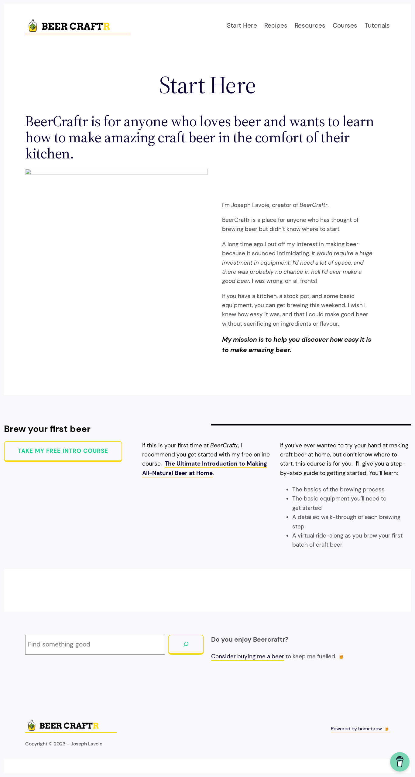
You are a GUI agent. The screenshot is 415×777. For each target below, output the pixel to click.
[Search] (186, 645)
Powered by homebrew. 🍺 (360, 728)
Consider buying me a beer (247, 656)
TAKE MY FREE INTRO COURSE (63, 451)
